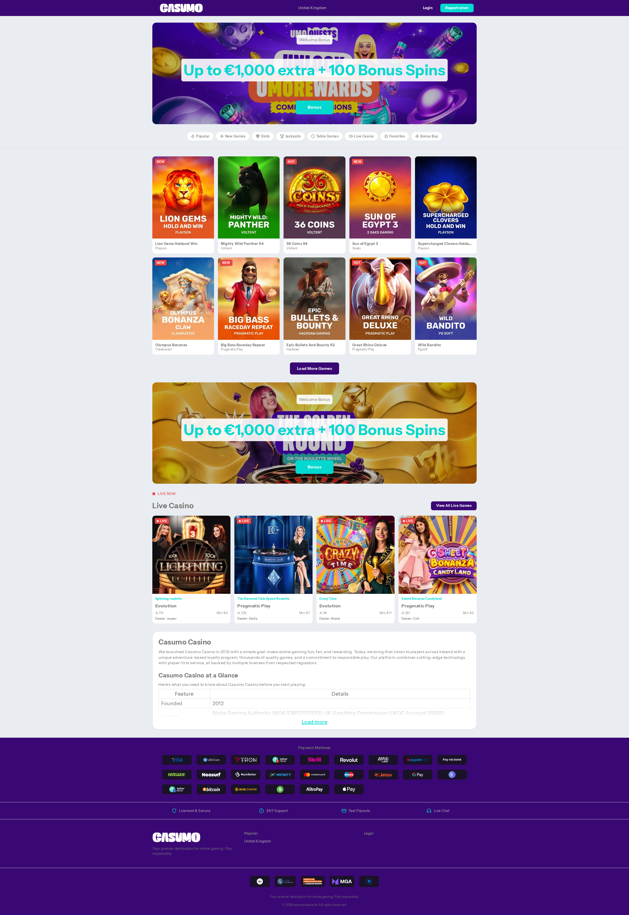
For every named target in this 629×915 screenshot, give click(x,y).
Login (428, 8)
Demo (186, 202)
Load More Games (314, 368)
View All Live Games (454, 505)
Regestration (457, 8)
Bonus (315, 107)
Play (186, 192)
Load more (315, 722)
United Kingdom (312, 8)
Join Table (194, 554)
